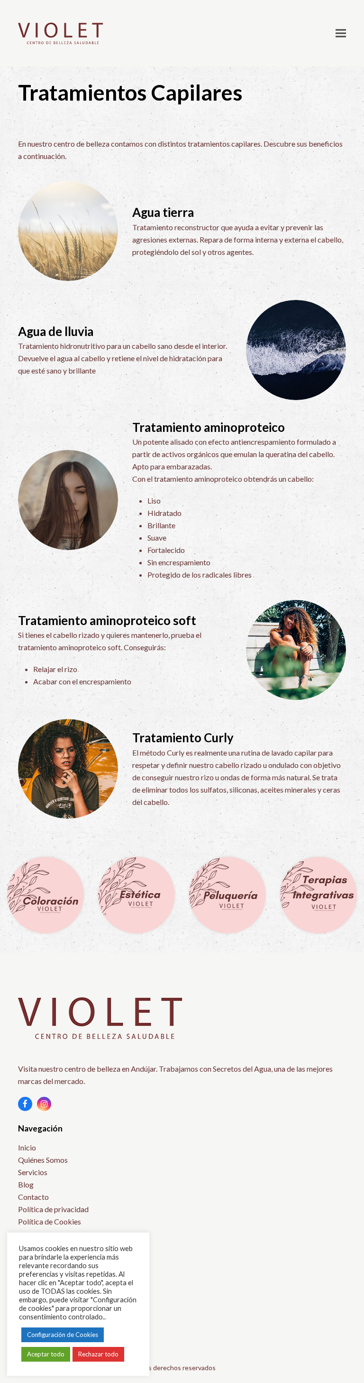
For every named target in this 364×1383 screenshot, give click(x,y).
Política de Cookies (49, 1221)
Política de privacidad (53, 1209)
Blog (26, 1184)
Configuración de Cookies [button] (62, 1334)
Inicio (27, 1147)
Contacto (33, 1196)
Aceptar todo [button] (45, 1354)
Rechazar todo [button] (98, 1354)
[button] (341, 33)
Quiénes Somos (43, 1159)
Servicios (32, 1172)
